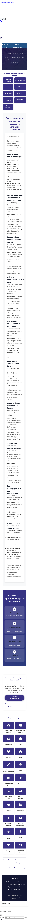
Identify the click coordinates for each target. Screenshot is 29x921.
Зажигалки (20, 93)
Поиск (25, 917)
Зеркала (8, 100)
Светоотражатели (20, 80)
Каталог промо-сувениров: (14, 74)
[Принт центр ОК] (3, 17)
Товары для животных (20, 100)
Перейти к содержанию (7, 2)
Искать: (2, 917)
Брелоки (8, 87)
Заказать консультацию (14, 697)
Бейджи (20, 87)
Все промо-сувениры (8, 80)
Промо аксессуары (8, 106)
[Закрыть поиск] (1, 915)
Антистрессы (8, 93)
